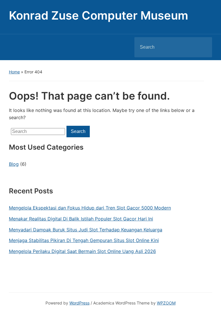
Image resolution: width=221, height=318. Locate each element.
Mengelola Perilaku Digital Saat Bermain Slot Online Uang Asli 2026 (82, 251)
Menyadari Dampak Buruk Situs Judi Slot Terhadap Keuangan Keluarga (85, 230)
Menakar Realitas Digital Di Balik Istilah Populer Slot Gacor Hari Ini (81, 219)
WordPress (79, 302)
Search (203, 47)
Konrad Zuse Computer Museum (98, 15)
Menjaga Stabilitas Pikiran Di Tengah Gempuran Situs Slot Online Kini (84, 240)
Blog (14, 164)
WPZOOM (166, 302)
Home (14, 71)
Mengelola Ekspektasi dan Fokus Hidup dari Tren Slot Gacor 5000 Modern (90, 208)
